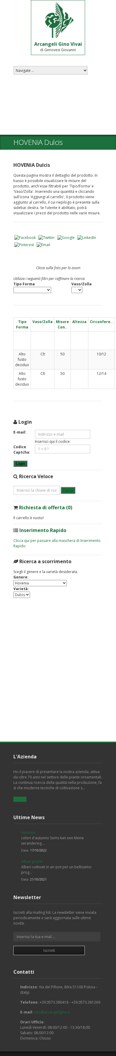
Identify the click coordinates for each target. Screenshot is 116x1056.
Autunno (28, 832)
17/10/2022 (38, 850)
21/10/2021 (38, 879)
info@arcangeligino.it (52, 1012)
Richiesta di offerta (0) (45, 507)
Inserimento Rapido (42, 530)
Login (20, 463)
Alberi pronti (32, 861)
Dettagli (19, 799)
